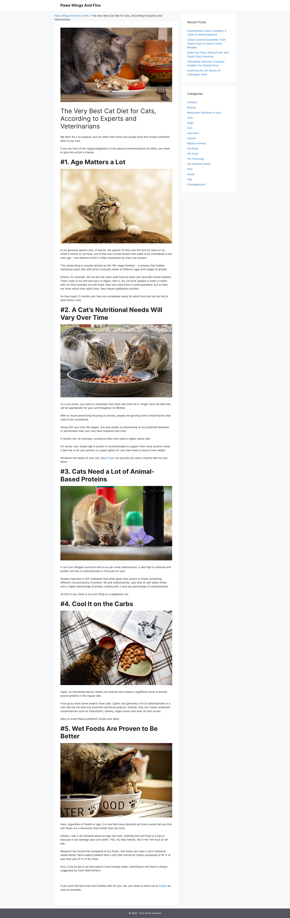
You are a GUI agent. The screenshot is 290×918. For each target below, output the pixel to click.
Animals (192, 102)
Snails (191, 174)
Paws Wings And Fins (80, 5)
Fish (189, 128)
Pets (86, 15)
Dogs (190, 122)
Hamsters (193, 133)
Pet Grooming (195, 158)
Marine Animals (196, 143)
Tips (189, 179)
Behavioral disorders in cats (204, 112)
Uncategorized (196, 184)
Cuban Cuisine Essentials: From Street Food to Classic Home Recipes (206, 43)
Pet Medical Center (199, 163)
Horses (191, 138)
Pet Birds (192, 148)
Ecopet (110, 458)
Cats (190, 117)
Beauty (191, 107)
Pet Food (192, 153)
